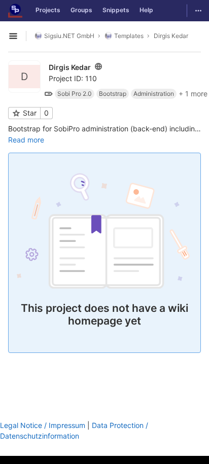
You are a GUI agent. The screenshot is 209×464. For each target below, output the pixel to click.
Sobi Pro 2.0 (74, 93)
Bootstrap (112, 93)
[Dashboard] (15, 11)
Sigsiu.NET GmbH (69, 36)
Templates (129, 36)
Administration (153, 93)
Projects (48, 10)
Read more (26, 140)
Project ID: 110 (73, 78)
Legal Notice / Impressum (42, 425)
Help (146, 10)
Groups (81, 10)
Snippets (115, 10)
